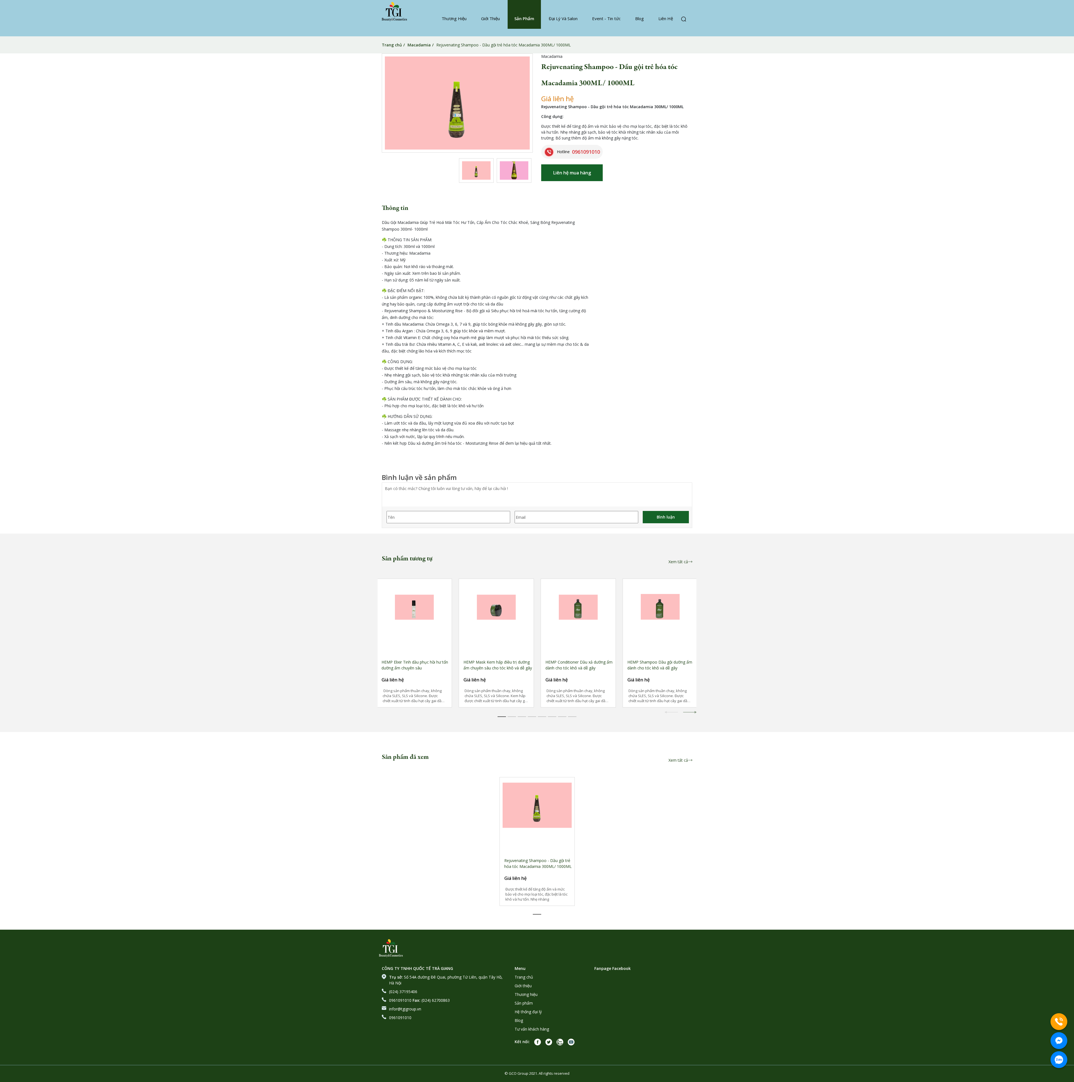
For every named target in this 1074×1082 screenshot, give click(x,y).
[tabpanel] (414, 643)
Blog (639, 18)
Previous (671, 717)
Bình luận (666, 517)
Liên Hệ (665, 18)
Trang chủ (392, 45)
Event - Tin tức (606, 18)
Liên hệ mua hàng (572, 173)
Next (689, 717)
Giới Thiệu (490, 18)
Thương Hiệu (454, 18)
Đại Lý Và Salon (563, 18)
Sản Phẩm (524, 18)
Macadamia (419, 45)
